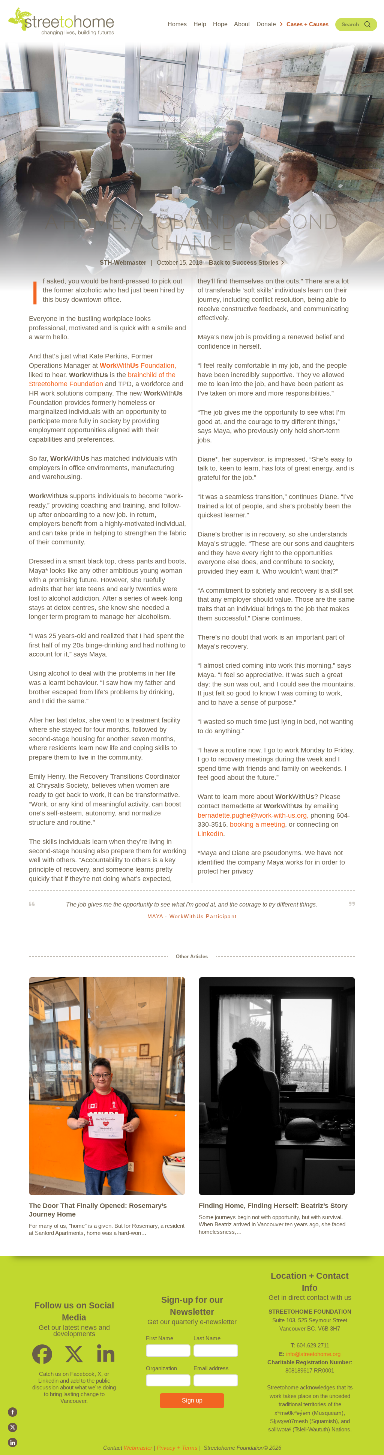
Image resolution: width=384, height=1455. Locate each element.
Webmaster (138, 1448)
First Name (159, 1338)
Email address (211, 1368)
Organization (161, 1368)
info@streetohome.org (313, 1354)
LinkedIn (210, 834)
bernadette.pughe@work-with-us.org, (253, 815)
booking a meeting (257, 824)
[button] (304, 24)
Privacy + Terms (177, 1448)
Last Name (207, 1338)
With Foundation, (138, 365)
